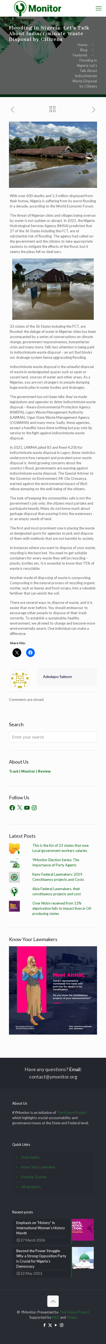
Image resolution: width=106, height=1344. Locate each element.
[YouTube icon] (56, 1324)
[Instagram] (34, 807)
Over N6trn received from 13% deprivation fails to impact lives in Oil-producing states (62, 908)
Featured (80, 55)
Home (82, 45)
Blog (83, 50)
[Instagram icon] (62, 1324)
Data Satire (30, 1157)
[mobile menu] (98, 8)
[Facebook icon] (44, 1324)
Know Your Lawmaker (38, 1167)
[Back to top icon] (53, 1301)
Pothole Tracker (34, 1177)
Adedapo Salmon (57, 676)
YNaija (72, 1317)
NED (55, 1317)
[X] (19, 807)
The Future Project (71, 1112)
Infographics (31, 1187)
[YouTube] (27, 807)
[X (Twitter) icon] (50, 1324)
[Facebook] (12, 807)
